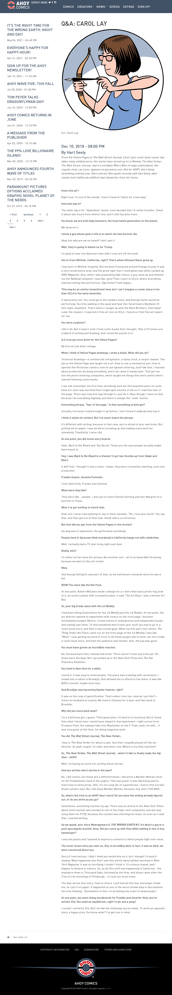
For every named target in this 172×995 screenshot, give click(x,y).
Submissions (91, 949)
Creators (84, 6)
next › (41, 220)
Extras (128, 6)
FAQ (76, 949)
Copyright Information (54, 949)
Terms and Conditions (118, 949)
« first (13, 214)
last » (13, 226)
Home (8, 937)
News (100, 6)
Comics (68, 6)
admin (108, 988)
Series (114, 6)
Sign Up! (144, 6)
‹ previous (28, 214)
